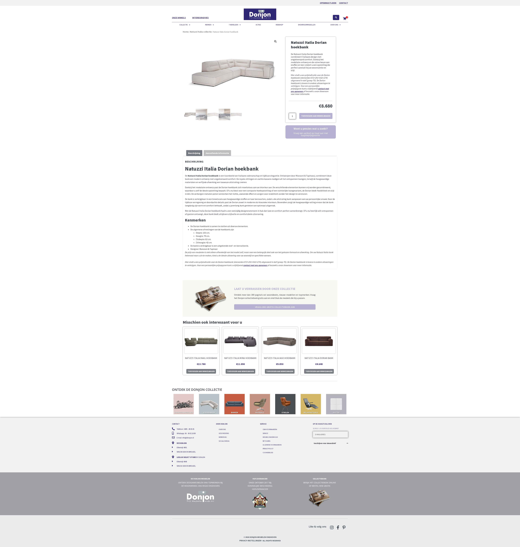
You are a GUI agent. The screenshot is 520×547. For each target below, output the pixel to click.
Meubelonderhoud (270, 437)
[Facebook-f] (338, 527)
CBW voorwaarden (270, 429)
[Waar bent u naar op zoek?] (336, 17)
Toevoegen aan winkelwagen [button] (201, 371)
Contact (343, 2)
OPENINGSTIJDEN (328, 2)
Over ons (334, 25)
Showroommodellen (306, 25)
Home (185, 31)
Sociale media (224, 441)
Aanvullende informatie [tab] (217, 153)
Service (265, 433)
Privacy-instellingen (250, 540)
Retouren (266, 441)
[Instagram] (331, 527)
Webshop (279, 25)
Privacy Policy (268, 449)
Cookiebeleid (268, 452)
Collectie (183, 25)
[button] (275, 41)
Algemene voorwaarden (272, 445)
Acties (258, 25)
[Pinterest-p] (344, 527)
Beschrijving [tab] (194, 153)
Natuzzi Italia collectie (201, 31)
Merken (208, 25)
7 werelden (233, 25)
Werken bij (223, 437)
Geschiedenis (224, 433)
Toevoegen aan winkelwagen (315, 116)
